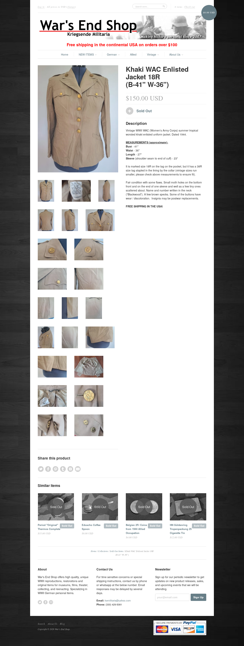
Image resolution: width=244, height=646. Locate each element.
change (71, 6)
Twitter (40, 602)
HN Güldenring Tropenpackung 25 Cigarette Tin (181, 529)
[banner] (122, 27)
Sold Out (67, 525)
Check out (190, 6)
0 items (178, 6)
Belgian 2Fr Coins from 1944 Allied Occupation (136, 529)
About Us (175, 54)
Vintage (152, 54)
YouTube (51, 602)
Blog (62, 623)
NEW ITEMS (87, 54)
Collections (103, 551)
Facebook (45, 602)
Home (64, 54)
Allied (133, 54)
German (112, 54)
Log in (41, 6)
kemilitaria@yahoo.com (118, 600)
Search (41, 623)
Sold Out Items (116, 551)
